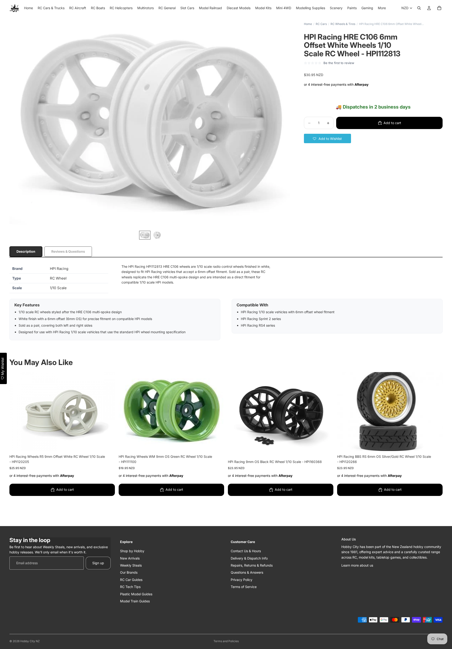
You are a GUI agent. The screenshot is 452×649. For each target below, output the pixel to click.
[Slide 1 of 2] (145, 235)
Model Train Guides (135, 601)
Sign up (98, 563)
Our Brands (128, 572)
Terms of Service (244, 587)
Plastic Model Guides (136, 594)
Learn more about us (357, 565)
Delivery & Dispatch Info (249, 558)
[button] (327, 138)
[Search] (419, 8)
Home (308, 24)
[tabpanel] (226, 302)
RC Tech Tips (130, 587)
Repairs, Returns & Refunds (252, 565)
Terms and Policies (226, 641)
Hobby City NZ (30, 641)
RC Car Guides (131, 579)
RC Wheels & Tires (343, 24)
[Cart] (439, 8)
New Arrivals (130, 558)
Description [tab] (25, 251)
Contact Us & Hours (246, 551)
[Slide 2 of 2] (157, 235)
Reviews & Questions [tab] (68, 251)
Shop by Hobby (132, 551)
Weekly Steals (131, 565)
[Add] (107, 444)
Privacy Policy (241, 579)
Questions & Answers (247, 572)
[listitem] (381, 8)
